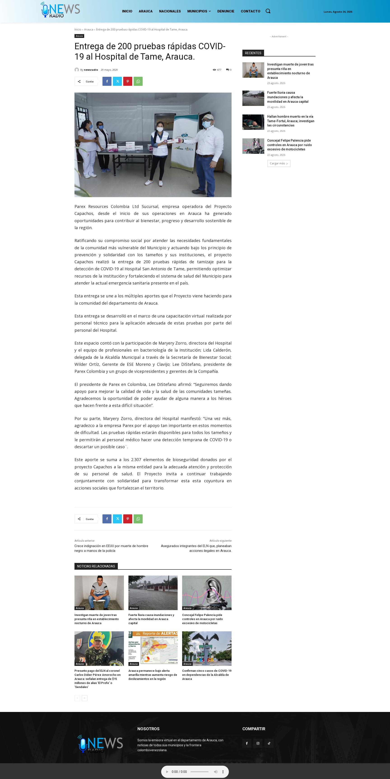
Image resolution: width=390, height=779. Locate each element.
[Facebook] (106, 81)
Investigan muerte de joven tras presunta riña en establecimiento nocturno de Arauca (96, 619)
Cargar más (277, 163)
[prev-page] (77, 698)
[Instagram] (257, 743)
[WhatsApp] (138, 81)
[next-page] (84, 698)
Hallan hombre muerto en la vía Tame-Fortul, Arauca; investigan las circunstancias (290, 121)
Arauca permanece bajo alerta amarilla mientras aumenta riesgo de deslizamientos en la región (152, 675)
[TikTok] (269, 743)
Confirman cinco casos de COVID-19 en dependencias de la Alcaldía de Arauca (206, 675)
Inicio (77, 29)
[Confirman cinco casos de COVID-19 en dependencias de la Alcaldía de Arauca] (207, 648)
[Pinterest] (127, 81)
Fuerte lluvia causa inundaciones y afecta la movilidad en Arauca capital (151, 619)
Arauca (88, 29)
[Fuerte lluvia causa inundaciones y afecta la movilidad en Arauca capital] (153, 593)
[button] (268, 11)
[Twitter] (117, 81)
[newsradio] (77, 70)
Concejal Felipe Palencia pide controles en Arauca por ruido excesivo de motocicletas (202, 619)
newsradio (91, 69)
